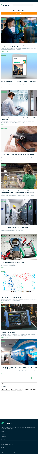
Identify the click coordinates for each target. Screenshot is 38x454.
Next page (36, 378)
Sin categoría (13, 391)
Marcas (3, 164)
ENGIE (3, 271)
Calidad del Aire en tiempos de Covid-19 (11, 297)
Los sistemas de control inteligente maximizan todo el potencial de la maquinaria (18, 118)
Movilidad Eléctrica (33, 389)
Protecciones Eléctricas (5, 391)
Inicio (14, 10)
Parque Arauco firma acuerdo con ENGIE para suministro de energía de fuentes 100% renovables (19, 368)
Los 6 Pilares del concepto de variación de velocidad (14, 227)
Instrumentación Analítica (19, 389)
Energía (3, 306)
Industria (3, 19)
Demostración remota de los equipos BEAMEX (13, 262)
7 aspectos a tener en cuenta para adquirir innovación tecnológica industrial (18, 82)
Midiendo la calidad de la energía (9, 332)
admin (24, 10)
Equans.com (4, 436)
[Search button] (32, 5)
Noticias (3, 434)
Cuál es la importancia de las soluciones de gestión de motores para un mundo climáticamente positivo (18, 45)
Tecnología (4, 92)
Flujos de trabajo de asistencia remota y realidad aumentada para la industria (18, 155)
